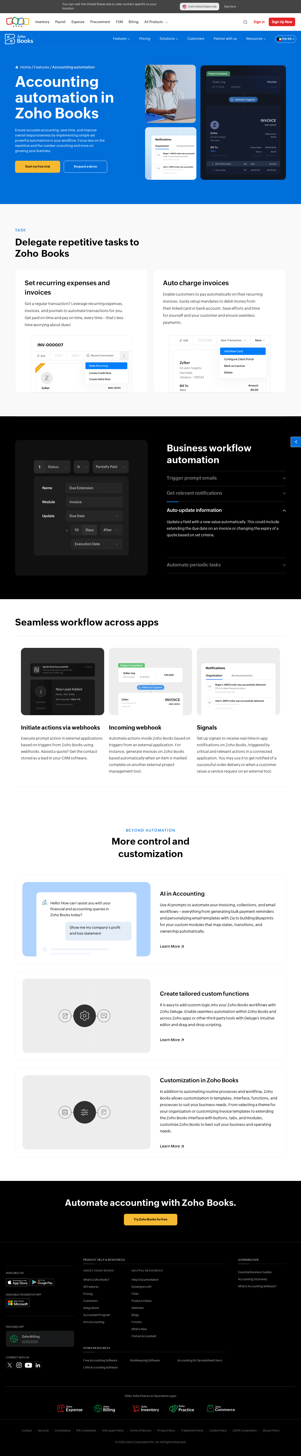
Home (26, 67)
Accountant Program (96, 1315)
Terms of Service (140, 1430)
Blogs (135, 1315)
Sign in (259, 22)
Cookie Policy (218, 1430)
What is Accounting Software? (257, 1286)
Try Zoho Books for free (150, 1219)
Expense (77, 22)
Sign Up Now (282, 22)
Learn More (170, 946)
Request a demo (85, 166)
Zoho (17, 22)
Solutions (167, 38)
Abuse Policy (271, 1430)
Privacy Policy (166, 1430)
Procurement (100, 22)
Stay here (230, 6)
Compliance (63, 1430)
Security (43, 1430)
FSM (119, 22)
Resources (254, 38)
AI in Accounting (93, 1322)
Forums (136, 1322)
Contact (27, 1430)
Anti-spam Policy (113, 1430)
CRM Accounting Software (100, 1367)
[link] (134, 22)
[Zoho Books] (20, 39)
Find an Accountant (143, 1336)
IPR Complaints (86, 1430)
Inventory (42, 22)
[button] (281, 39)
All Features (91, 1286)
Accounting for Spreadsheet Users (199, 1360)
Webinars (137, 1308)
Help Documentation (144, 1279)
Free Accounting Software (100, 1360)
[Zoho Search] (245, 22)
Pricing (144, 38)
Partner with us (225, 38)
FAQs (135, 1293)
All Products (153, 22)
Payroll (60, 22)
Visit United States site (202, 6)
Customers (195, 38)
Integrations (91, 1308)
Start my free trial (37, 166)
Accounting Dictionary (252, 1279)
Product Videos (141, 1301)
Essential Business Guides (255, 1272)
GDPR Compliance (245, 1430)
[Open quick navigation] (296, 442)
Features (120, 38)
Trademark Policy (192, 1430)
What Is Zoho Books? (96, 1279)
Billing (134, 22)
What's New (139, 1329)
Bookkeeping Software (145, 1360)
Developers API (141, 1286)
